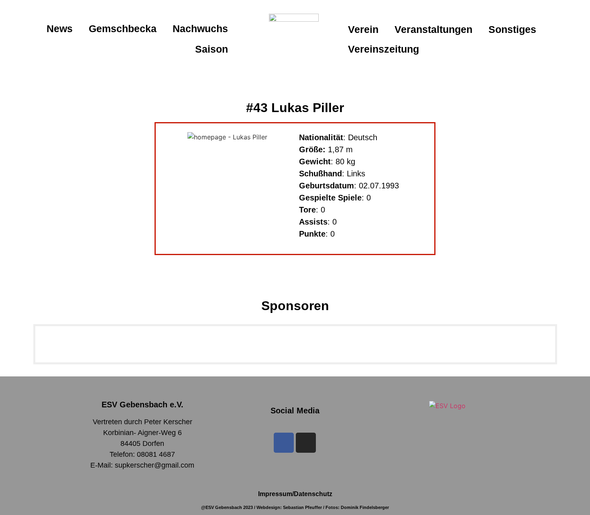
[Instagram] (306, 443)
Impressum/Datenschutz (295, 493)
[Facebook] (284, 443)
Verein (363, 29)
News (60, 28)
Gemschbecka (123, 28)
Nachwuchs (200, 28)
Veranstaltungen (433, 29)
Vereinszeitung (383, 49)
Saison (211, 49)
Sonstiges (512, 29)
